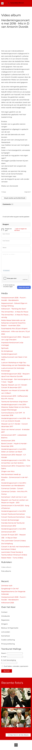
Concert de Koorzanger (10, 520)
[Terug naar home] (16, 3)
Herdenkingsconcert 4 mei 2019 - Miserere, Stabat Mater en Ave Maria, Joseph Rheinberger (15, 407)
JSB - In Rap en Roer (9, 538)
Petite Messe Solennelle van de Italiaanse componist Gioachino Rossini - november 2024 (13, 323)
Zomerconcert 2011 (8, 532)
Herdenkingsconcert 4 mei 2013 (13, 511)
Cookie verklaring (8, 640)
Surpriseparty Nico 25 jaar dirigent (14, 328)
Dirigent (4, 624)
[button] (2, 3)
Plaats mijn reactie (24, 287)
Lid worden (5, 632)
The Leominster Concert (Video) (13, 541)
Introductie (5, 616)
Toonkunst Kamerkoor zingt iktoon (14, 402)
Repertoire (5, 620)
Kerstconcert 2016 (8, 441)
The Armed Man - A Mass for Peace (14, 312)
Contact (4, 612)
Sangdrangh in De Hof (9, 589)
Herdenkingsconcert (9, 354)
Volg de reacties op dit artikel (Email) (14, 198)
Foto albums (6, 571)
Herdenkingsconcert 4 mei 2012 (13, 529)
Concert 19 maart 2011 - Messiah (13, 535)
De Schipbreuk (7, 351)
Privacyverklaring (8, 644)
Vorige (4, 192)
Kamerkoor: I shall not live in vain (14, 497)
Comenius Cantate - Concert (12, 488)
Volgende (27, 192)
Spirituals (4, 348)
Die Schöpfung (7, 544)
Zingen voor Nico (7, 471)
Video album (6, 567)
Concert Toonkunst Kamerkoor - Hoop (15, 517)
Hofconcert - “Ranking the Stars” (13, 309)
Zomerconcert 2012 (8, 526)
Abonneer (6, 671)
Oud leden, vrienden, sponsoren (16, 666)
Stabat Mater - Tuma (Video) (12, 558)
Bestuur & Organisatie (9, 628)
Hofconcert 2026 (7, 603)
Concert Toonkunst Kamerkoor (13, 514)
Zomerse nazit (6, 586)
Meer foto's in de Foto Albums (19, 735)
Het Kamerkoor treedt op (11, 474)
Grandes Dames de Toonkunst (12, 523)
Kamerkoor (5, 636)
